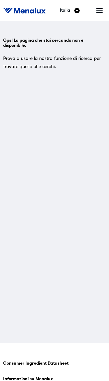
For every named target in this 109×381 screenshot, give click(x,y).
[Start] (24, 10)
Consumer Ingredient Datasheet (36, 363)
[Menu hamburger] (99, 10)
